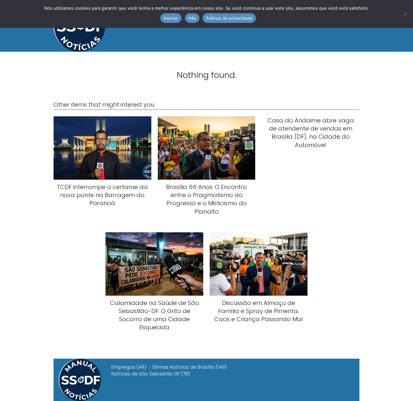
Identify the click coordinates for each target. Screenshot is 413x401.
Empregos (123, 367)
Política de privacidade (229, 18)
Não (192, 18)
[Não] (405, 14)
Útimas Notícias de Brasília (183, 367)
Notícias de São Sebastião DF (145, 374)
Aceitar (171, 18)
